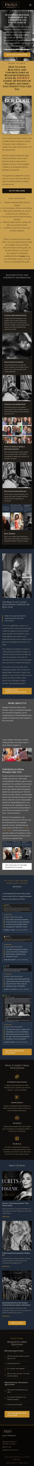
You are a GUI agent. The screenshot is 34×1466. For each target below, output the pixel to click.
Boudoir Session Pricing (15, 491)
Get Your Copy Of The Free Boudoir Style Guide (16, 866)
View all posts (17, 1323)
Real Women (9, 534)
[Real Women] (17, 517)
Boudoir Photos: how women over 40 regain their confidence (16, 1304)
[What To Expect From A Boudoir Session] (17, 430)
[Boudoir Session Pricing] (17, 475)
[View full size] (17, 761)
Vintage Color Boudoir (15, 404)
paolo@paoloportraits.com (10, 1450)
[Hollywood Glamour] (17, 346)
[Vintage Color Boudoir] (17, 388)
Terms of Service (11, 1463)
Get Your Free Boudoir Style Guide (14, 1052)
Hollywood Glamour (13, 362)
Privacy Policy (23, 1463)
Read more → (6, 1216)
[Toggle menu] (30, 4)
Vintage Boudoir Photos (15, 315)
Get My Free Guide (17, 191)
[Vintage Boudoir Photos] (17, 299)
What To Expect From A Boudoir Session (14, 447)
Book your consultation (17, 55)
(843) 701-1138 (6, 1447)
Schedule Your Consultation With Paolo (16, 691)
